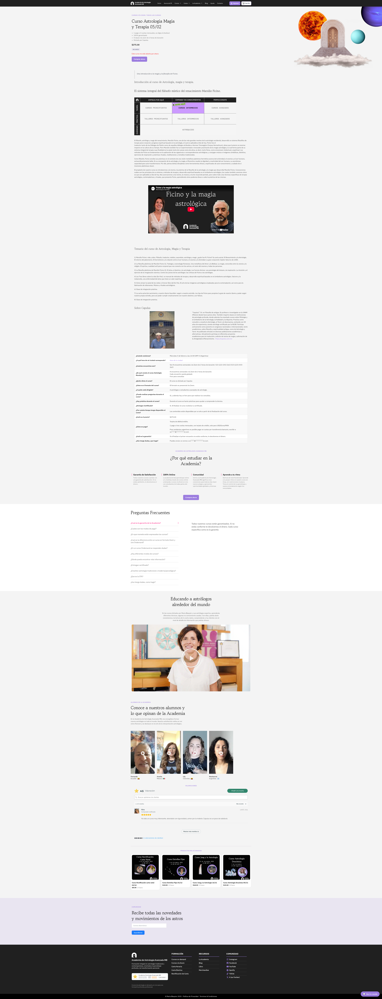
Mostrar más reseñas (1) (191, 831)
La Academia (196, 3)
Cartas (186, 3)
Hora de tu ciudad (176, 360)
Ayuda (212, 3)
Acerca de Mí (168, 3)
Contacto (220, 3)
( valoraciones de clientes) (153, 838)
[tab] (154, 523)
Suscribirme (138, 933)
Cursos (177, 3)
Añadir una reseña (237, 791)
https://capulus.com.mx (223, 339)
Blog (206, 3)
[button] (191, 658)
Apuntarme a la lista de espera (139, 59)
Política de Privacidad (190, 996)
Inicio (159, 3)
